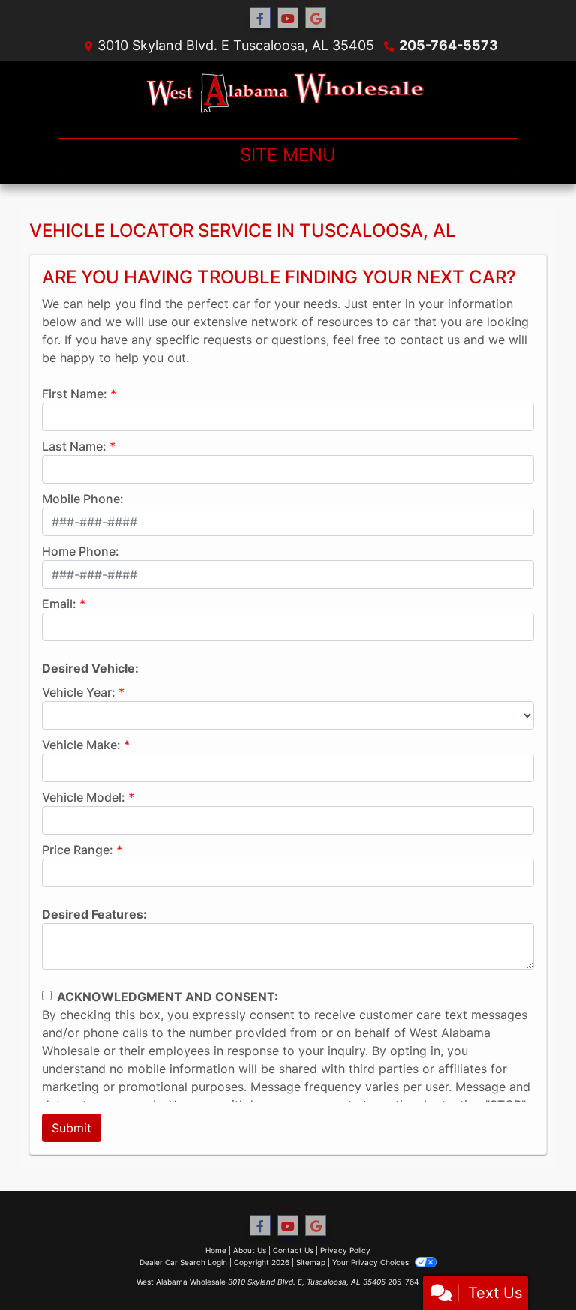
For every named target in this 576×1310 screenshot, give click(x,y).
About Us (249, 1250)
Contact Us (293, 1250)
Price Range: (77, 849)
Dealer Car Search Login (183, 1262)
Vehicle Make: (81, 744)
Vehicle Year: (79, 692)
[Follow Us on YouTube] (288, 18)
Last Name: (74, 446)
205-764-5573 (448, 45)
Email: (59, 603)
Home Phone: (80, 551)
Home (216, 1250)
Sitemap (311, 1262)
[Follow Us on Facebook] (260, 18)
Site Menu (288, 155)
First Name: (74, 393)
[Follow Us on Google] (315, 18)
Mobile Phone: (83, 498)
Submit (72, 1127)
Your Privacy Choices (371, 1262)
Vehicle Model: (83, 797)
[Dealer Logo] (288, 93)
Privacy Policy (345, 1250)
